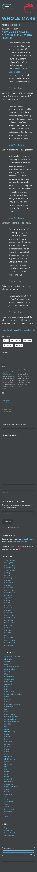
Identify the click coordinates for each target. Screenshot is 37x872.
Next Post (30, 854)
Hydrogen (7, 736)
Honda (6, 734)
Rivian (6, 766)
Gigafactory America (11, 716)
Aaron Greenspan (28, 539)
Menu (7, 6)
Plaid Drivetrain (9, 759)
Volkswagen (8, 811)
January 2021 (8, 613)
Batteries (7, 671)
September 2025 (9, 560)
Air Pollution (8, 659)
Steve (14, 25)
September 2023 (9, 570)
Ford (13, 424)
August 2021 (8, 598)
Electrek (7, 701)
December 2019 (9, 640)
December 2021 (9, 590)
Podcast (6, 761)
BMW (6, 674)
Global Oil (7, 724)
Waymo (6, 814)
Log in (6, 828)
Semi (6, 774)
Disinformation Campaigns (13, 694)
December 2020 (9, 615)
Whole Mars (19, 18)
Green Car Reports (16, 88)
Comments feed (9, 833)
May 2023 (7, 575)
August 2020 (8, 625)
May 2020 (7, 633)
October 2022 (8, 583)
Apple (6, 664)
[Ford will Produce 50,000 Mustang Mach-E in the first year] (9, 379)
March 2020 (8, 635)
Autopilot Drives (9, 669)
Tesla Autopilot (9, 801)
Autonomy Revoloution (11, 666)
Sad (5, 769)
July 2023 (7, 573)
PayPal (24, 541)
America (7, 661)
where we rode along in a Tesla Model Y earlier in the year (18, 72)
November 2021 (9, 593)
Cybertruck (7, 686)
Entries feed (8, 830)
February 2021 (8, 610)
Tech (5, 796)
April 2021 (7, 605)
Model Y (7, 746)
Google (6, 729)
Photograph (8, 756)
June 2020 (7, 630)
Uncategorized (9, 809)
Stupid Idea (8, 794)
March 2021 (8, 608)
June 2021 (7, 600)
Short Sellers (8, 781)
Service (6, 776)
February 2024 (8, 563)
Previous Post (19, 849)
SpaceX (6, 789)
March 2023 (8, 578)
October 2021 (8, 595)
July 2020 (7, 628)
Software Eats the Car (11, 786)
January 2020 (8, 638)
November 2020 (9, 618)
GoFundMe (16, 541)
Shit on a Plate (9, 779)
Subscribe (7, 521)
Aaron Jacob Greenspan (12, 656)
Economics (7, 699)
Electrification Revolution (12, 704)
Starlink (6, 791)
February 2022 (8, 585)
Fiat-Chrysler (8, 706)
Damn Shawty (9, 691)
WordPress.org (9, 835)
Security (6, 771)
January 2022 (8, 588)
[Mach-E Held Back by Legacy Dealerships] (25, 378)
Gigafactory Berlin (10, 719)
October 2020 (8, 620)
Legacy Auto (21, 424)
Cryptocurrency (9, 681)
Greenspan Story (9, 731)
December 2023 (9, 565)
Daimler (7, 689)
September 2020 (9, 623)
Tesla (6, 799)
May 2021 (7, 603)
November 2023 (9, 568)
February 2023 (8, 580)
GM (5, 726)
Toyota (6, 806)
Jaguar (6, 739)
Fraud (6, 711)
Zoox (6, 817)
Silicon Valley (8, 784)
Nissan (6, 754)
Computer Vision (9, 679)
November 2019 (9, 643)
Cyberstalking (8, 684)
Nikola (6, 749)
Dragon (6, 696)
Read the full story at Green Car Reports (18, 330)
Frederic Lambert (9, 714)
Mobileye (7, 744)
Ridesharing (8, 764)
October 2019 (8, 645)
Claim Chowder (9, 676)
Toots (6, 804)
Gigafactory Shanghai (11, 721)
